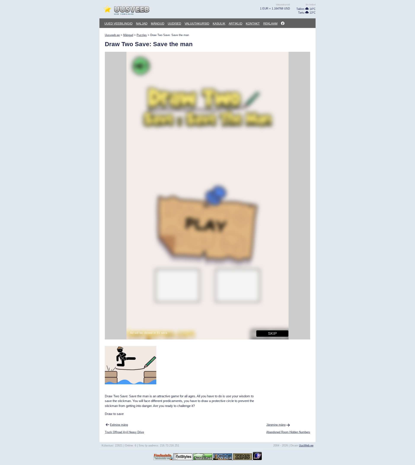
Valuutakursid (197, 23)
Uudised (174, 23)
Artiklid (235, 23)
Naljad (141, 23)
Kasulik (219, 23)
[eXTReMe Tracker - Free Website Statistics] (257, 459)
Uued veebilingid (118, 23)
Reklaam (270, 23)
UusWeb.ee (306, 445)
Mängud (157, 23)
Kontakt (253, 23)
